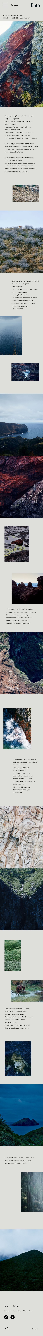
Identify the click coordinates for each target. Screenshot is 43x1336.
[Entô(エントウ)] (35, 5)
